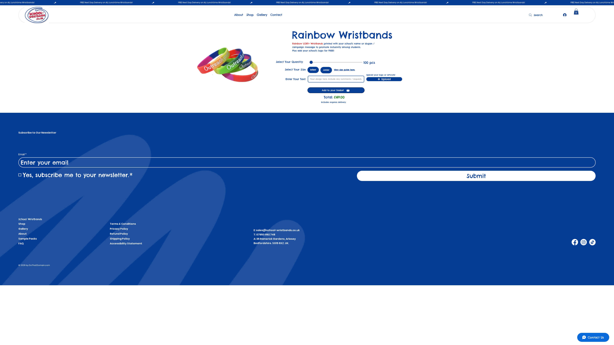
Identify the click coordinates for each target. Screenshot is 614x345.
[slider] (311, 62)
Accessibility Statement (126, 243)
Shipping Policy (120, 239)
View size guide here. (344, 69)
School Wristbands (30, 219)
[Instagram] (583, 242)
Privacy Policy (119, 229)
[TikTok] (592, 242)
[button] (576, 12)
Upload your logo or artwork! (380, 75)
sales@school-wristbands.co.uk (278, 230)
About (22, 234)
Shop (21, 224)
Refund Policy (119, 234)
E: (255, 230)
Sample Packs (27, 239)
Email (22, 154)
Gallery (23, 229)
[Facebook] (575, 242)
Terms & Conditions (123, 224)
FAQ (21, 243)
